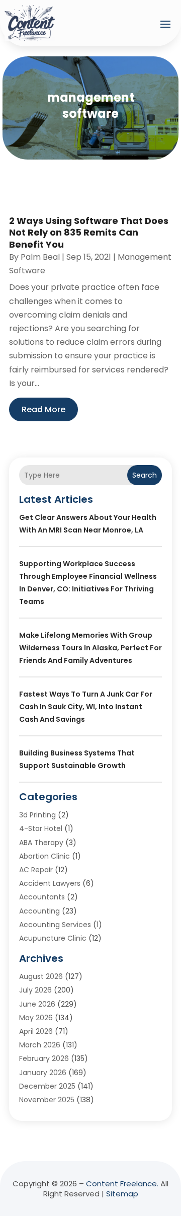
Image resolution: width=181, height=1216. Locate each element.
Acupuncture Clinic (52, 938)
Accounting (39, 911)
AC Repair (36, 870)
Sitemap (122, 1193)
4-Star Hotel (40, 828)
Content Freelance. (122, 1183)
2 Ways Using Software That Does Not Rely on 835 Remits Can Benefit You (88, 232)
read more (43, 409)
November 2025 (46, 1100)
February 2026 (44, 1058)
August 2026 (41, 976)
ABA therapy (41, 843)
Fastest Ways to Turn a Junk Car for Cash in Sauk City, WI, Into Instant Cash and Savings (85, 706)
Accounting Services (55, 925)
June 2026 (37, 1004)
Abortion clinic (44, 856)
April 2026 (36, 1031)
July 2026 (35, 990)
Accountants (42, 897)
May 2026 (36, 1018)
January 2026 (42, 1073)
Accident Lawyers (49, 883)
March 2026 (39, 1045)
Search (144, 475)
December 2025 (47, 1086)
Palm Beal (40, 257)
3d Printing (37, 815)
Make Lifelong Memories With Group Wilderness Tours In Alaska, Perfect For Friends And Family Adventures (90, 647)
